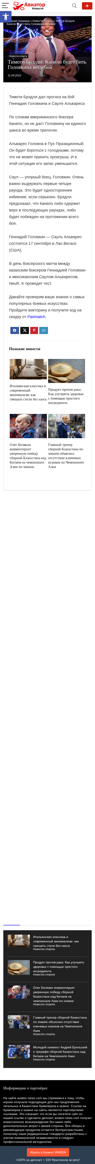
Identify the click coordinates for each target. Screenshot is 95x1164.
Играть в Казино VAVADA (48, 1152)
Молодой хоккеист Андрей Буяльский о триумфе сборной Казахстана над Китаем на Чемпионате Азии (60, 1051)
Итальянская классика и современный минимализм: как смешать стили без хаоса (56, 941)
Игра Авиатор (87, 5)
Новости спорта (42, 21)
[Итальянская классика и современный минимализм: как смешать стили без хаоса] (28, 362)
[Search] (74, 6)
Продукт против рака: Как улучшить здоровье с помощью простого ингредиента (58, 966)
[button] (5, 17)
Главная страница (18, 21)
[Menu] (5, 6)
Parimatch (36, 317)
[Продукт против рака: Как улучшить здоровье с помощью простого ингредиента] (66, 362)
